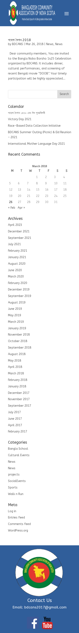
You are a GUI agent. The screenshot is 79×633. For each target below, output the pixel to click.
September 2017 (19, 406)
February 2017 (17, 431)
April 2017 (15, 425)
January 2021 (17, 257)
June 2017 (15, 419)
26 (10, 202)
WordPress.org (18, 530)
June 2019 (15, 309)
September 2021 (19, 238)
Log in (12, 511)
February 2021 (17, 251)
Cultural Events (18, 455)
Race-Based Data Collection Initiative (34, 126)
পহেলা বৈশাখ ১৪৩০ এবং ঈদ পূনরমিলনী (26, 113)
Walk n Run (15, 494)
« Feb (11, 208)
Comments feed (19, 524)
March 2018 (16, 373)
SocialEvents (17, 481)
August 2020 (16, 264)
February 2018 (17, 380)
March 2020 (16, 276)
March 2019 (16, 322)
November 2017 (19, 399)
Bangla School (18, 449)
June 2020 (15, 270)
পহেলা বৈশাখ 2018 (19, 40)
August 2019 (16, 302)
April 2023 (15, 225)
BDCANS (17, 44)
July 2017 (14, 412)
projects (14, 474)
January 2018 (17, 386)
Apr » (21, 208)
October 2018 (17, 341)
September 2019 (19, 296)
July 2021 (14, 244)
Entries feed (16, 517)
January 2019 (17, 328)
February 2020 (17, 283)
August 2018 (16, 354)
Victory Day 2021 (19, 119)
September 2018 (19, 347)
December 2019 (18, 289)
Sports (12, 487)
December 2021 (18, 231)
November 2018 (19, 334)
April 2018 (15, 367)
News (50, 44)
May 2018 (14, 360)
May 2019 (14, 315)
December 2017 (18, 393)
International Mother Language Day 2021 (36, 144)
